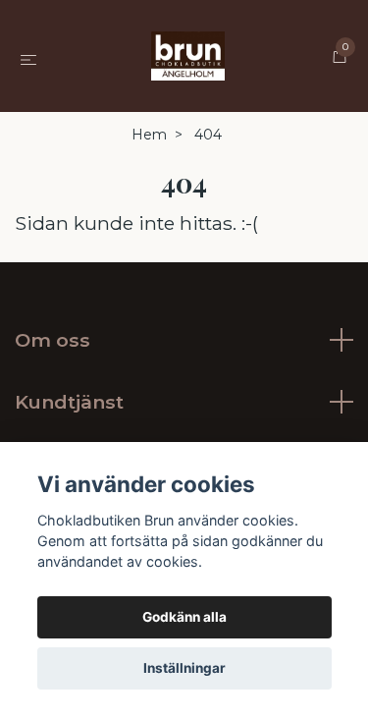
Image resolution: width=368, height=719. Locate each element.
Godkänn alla (184, 617)
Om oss (52, 340)
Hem (149, 134)
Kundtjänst (69, 402)
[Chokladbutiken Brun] (188, 56)
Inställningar (184, 668)
